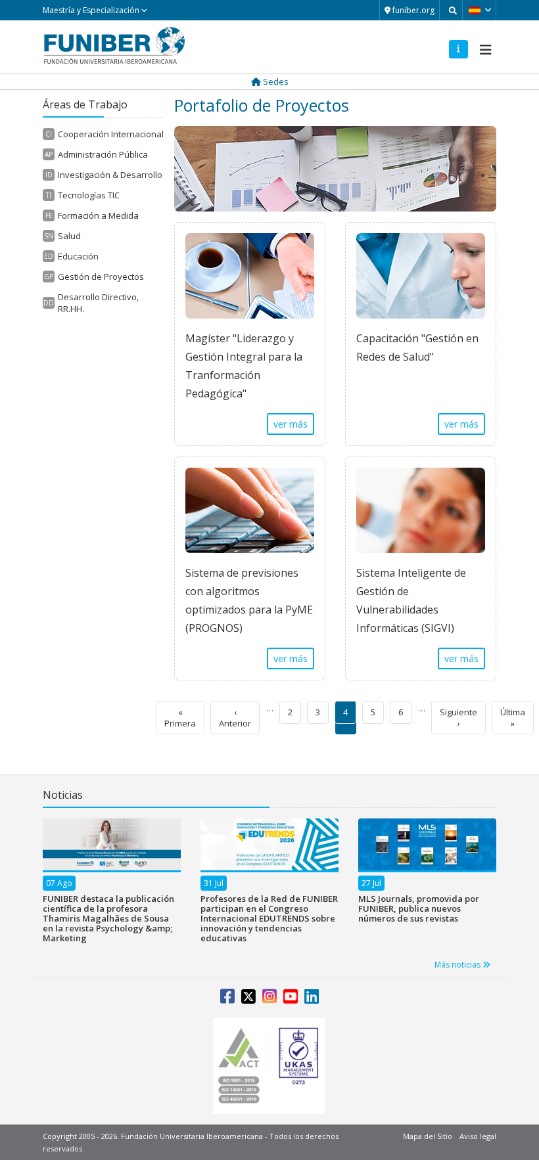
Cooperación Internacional (111, 134)
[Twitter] (248, 999)
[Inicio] (114, 45)
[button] (481, 9)
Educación (78, 256)
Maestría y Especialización (92, 10)
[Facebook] (227, 999)
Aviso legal (477, 1136)
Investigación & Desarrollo (110, 175)
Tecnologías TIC (89, 195)
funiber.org (412, 10)
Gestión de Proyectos (101, 276)
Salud (69, 236)
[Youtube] (290, 999)
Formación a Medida (98, 215)
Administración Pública (103, 154)
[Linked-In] (311, 999)
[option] (112, 887)
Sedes (275, 81)
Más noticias (458, 964)
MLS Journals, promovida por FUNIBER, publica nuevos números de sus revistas (418, 908)
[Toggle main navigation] (483, 46)
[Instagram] (269, 999)
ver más (290, 424)
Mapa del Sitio (427, 1136)
